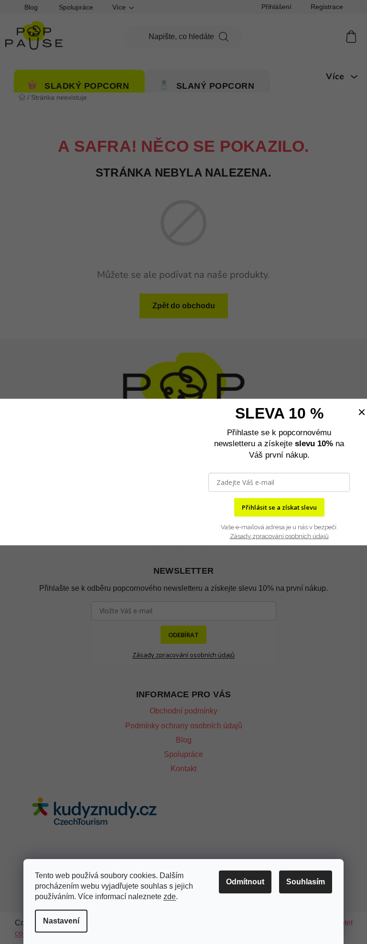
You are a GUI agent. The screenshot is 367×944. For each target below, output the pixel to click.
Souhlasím (305, 882)
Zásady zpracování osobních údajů (279, 536)
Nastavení (61, 921)
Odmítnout (245, 882)
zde (169, 896)
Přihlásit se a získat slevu (279, 507)
